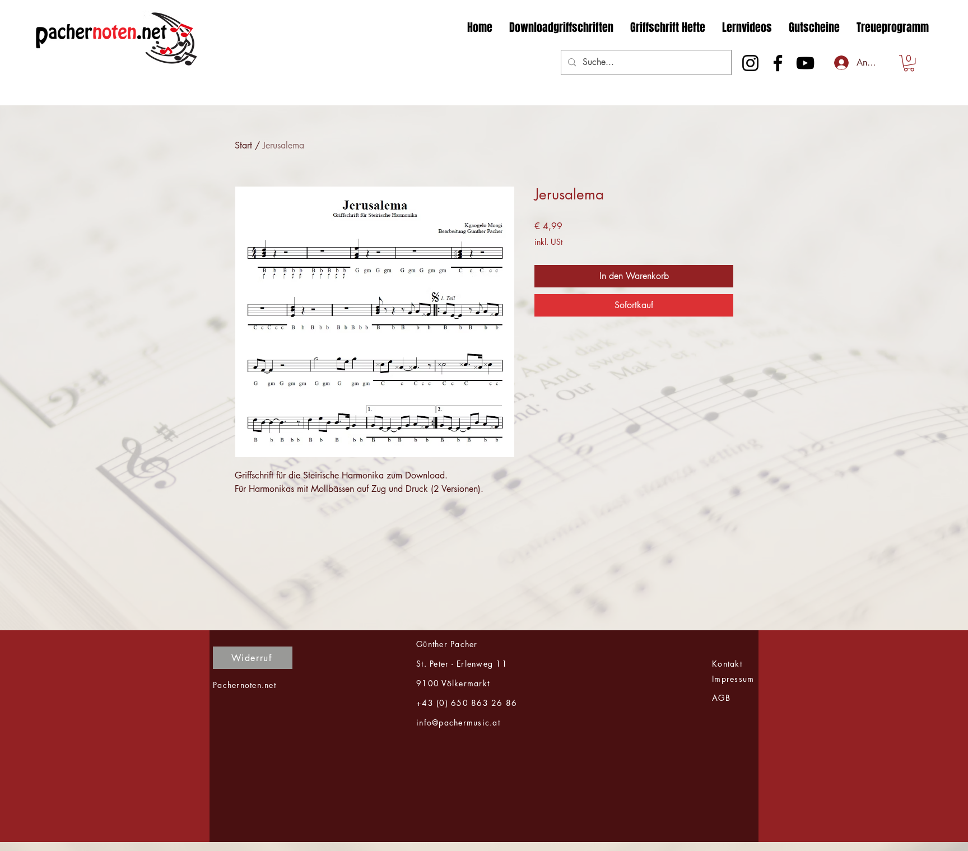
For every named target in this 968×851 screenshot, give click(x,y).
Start (243, 145)
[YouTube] (805, 63)
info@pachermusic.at (458, 722)
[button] (909, 63)
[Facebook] (778, 63)
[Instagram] (750, 63)
